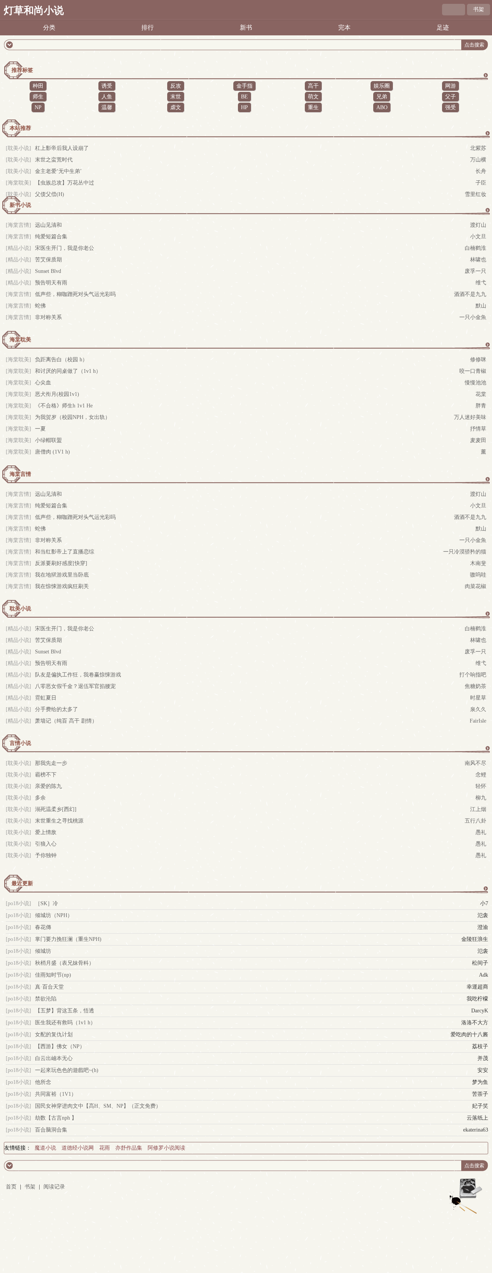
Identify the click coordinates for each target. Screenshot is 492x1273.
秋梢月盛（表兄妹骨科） (64, 963)
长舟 (480, 171)
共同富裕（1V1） (55, 1094)
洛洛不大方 (474, 1022)
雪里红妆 (475, 194)
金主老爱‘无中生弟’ (58, 171)
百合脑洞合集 (51, 1130)
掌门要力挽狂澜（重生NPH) (68, 939)
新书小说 (20, 205)
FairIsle (478, 721)
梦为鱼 (480, 1082)
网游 (450, 86)
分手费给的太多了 (56, 709)
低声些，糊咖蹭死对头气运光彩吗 (75, 294)
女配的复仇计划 (54, 1034)
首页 (11, 1187)
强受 (450, 107)
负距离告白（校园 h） (61, 359)
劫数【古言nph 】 (56, 1118)
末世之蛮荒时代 (54, 160)
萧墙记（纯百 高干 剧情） (66, 721)
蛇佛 (40, 306)
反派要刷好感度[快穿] (61, 563)
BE (244, 97)
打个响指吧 (472, 675)
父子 (450, 97)
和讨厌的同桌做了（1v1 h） (68, 371)
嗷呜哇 (478, 575)
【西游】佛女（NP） (60, 1046)
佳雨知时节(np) (53, 975)
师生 (38, 97)
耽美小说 (20, 609)
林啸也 (478, 260)
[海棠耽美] (18, 183)
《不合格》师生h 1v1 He (64, 406)
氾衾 (482, 915)
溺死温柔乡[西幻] (55, 809)
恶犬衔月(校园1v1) (57, 394)
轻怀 (480, 786)
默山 (480, 306)
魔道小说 (45, 1148)
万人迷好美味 (470, 417)
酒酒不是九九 (470, 294)
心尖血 (43, 383)
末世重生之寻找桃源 (59, 821)
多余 (40, 798)
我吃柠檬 (477, 999)
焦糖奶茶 (475, 686)
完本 (344, 27)
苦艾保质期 (48, 260)
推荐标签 (22, 70)
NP (38, 107)
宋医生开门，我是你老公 (64, 248)
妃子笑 (480, 1106)
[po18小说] (18, 903)
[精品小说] (18, 248)
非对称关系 (48, 317)
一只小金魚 (472, 317)
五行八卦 (475, 821)
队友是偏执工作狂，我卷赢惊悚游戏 (78, 675)
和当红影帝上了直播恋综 (64, 552)
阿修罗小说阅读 (166, 1148)
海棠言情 (20, 474)
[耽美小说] (18, 148)
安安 (482, 1070)
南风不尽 (475, 763)
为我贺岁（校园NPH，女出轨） (72, 417)
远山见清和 (48, 225)
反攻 (175, 86)
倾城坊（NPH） (54, 915)
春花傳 (43, 927)
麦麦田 (478, 440)
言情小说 (20, 743)
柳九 (480, 798)
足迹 (443, 27)
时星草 (478, 698)
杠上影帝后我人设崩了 (62, 148)
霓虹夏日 (46, 698)
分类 (49, 27)
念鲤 (480, 775)
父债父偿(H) (49, 194)
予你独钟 (46, 855)
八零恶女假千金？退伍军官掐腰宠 (75, 686)
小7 (484, 903)
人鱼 (106, 97)
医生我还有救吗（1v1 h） (65, 1022)
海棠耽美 (20, 339)
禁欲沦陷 (46, 999)
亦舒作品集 (128, 1148)
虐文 (175, 107)
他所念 (43, 1082)
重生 (313, 107)
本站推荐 (20, 128)
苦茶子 (480, 1094)
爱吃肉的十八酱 (469, 1034)
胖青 (480, 406)
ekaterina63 (475, 1130)
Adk (483, 975)
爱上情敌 (46, 832)
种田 (38, 86)
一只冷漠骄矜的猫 (464, 552)
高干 (313, 86)
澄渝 (482, 927)
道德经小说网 (78, 1148)
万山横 (478, 160)
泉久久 (478, 709)
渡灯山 (478, 225)
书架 (478, 9)
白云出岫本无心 (54, 1058)
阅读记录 (54, 1187)
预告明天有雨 (51, 283)
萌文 (313, 97)
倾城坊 (43, 951)
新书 (246, 27)
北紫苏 (478, 148)
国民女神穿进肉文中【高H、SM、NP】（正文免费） (98, 1106)
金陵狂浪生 (474, 939)
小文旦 (478, 236)
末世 (175, 97)
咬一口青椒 (472, 371)
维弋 (480, 283)
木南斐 (478, 563)
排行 (147, 27)
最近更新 (22, 883)
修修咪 (478, 359)
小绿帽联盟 (48, 440)
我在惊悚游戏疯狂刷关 (62, 586)
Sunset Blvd (48, 271)
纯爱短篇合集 (51, 236)
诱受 (106, 86)
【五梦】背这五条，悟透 (64, 1011)
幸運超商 (477, 987)
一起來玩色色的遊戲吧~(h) (66, 1070)
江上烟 (478, 809)
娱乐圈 (382, 86)
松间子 (480, 963)
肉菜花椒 (475, 586)
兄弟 (381, 97)
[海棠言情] (18, 225)
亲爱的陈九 (48, 786)
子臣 (480, 183)
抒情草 (478, 429)
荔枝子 (480, 1046)
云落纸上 (477, 1118)
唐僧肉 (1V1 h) (52, 452)
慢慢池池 (475, 383)
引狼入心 (46, 844)
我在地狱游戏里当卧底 (62, 575)
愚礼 (480, 832)
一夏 (40, 429)
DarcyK (479, 1011)
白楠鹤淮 (475, 248)
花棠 (480, 394)
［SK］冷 (46, 903)
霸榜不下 (46, 775)
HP (244, 107)
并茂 (482, 1058)
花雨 (104, 1148)
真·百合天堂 (49, 987)
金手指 (244, 86)
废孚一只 (475, 271)
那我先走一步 (51, 763)
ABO (381, 107)
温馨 (106, 107)
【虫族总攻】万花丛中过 (64, 183)
